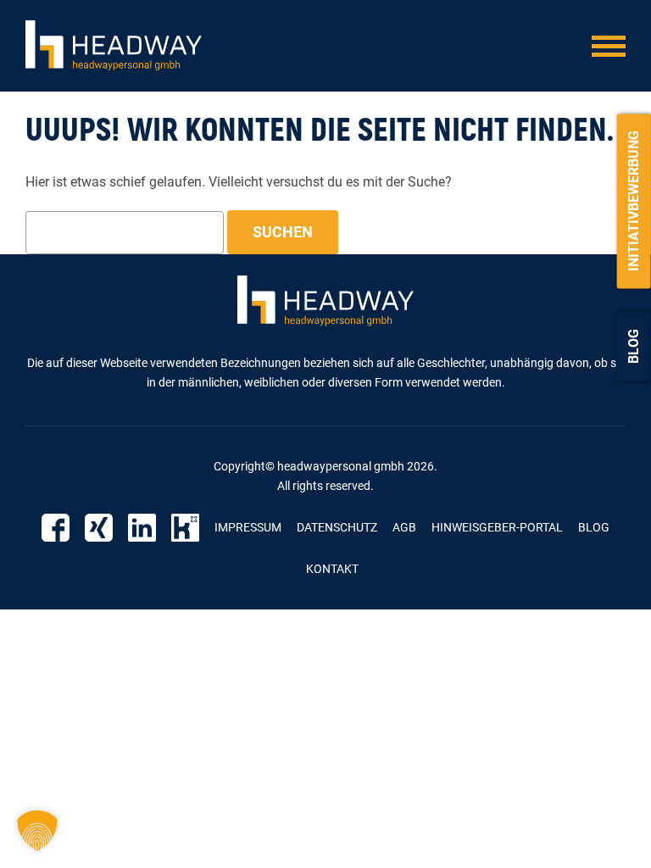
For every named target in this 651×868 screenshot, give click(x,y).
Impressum (247, 527)
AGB (404, 527)
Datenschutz (337, 527)
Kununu (185, 528)
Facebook (56, 528)
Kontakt (332, 569)
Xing (99, 528)
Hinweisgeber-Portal (497, 527)
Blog (634, 346)
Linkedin (142, 528)
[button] (37, 830)
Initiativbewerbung (634, 201)
